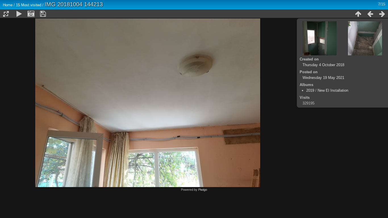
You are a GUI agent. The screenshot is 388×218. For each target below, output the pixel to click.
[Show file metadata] (31, 14)
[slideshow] (19, 14)
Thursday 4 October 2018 (323, 65)
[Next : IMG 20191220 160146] (382, 14)
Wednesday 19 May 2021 (323, 78)
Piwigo (202, 189)
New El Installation (333, 90)
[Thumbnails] (358, 14)
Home (7, 5)
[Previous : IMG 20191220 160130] (370, 14)
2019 (310, 90)
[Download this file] (43, 14)
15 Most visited (28, 5)
